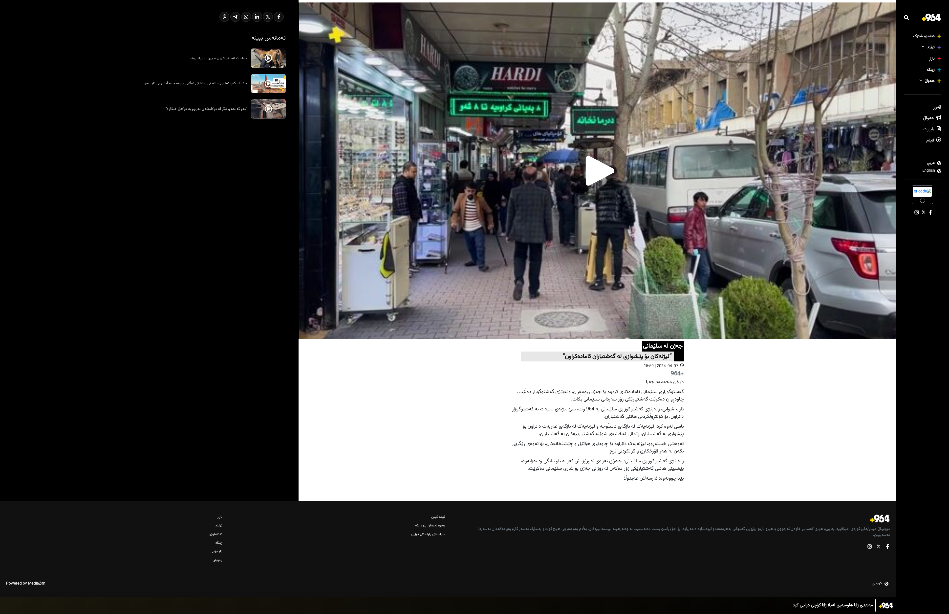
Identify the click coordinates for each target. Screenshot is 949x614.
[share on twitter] (268, 17)
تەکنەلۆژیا (215, 534)
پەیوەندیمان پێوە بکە (430, 525)
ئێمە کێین (438, 517)
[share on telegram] (235, 17)
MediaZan (36, 584)
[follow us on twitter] (878, 547)
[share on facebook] (279, 17)
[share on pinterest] (224, 17)
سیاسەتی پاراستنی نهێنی (428, 534)
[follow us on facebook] (887, 547)
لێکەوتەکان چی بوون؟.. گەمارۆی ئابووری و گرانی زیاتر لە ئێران (820, 605)
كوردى (877, 583)
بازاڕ (932, 59)
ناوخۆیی (216, 551)
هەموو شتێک (924, 36)
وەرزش (217, 560)
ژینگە (931, 70)
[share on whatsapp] (246, 17)
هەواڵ (930, 81)
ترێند (931, 47)
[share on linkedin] (257, 17)
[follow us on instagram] (869, 547)
